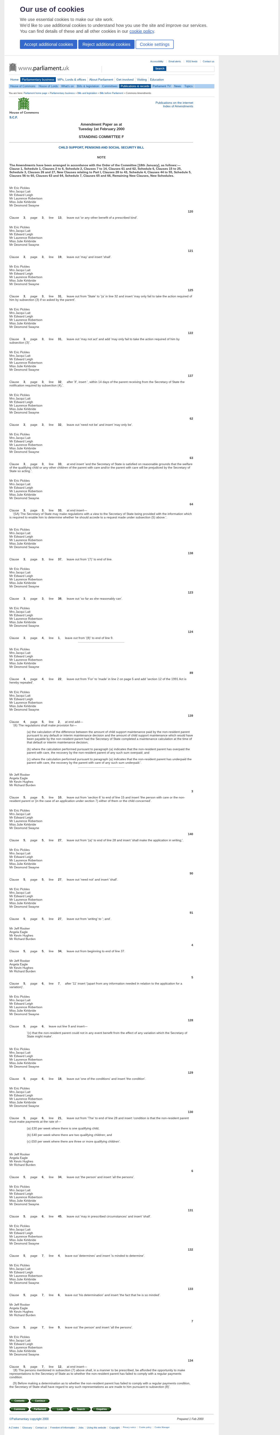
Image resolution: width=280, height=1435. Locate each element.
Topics (188, 86)
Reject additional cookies (106, 44)
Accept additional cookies (48, 44)
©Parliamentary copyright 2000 (29, 1419)
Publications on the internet (174, 102)
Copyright (114, 1427)
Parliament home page (35, 93)
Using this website (96, 1427)
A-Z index (14, 1427)
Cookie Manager (162, 1427)
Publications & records (135, 86)
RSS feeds (192, 61)
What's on (67, 86)
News (177, 86)
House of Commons (22, 86)
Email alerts (175, 61)
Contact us (208, 61)
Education (157, 79)
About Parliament (101, 79)
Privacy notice (129, 1427)
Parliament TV (162, 86)
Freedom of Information (62, 1427)
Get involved (125, 79)
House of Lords (48, 86)
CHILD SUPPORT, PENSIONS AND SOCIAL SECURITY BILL (101, 147)
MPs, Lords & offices (72, 79)
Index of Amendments (178, 106)
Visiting (142, 79)
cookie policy (142, 31)
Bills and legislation (87, 93)
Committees (109, 86)
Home (14, 79)
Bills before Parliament (111, 93)
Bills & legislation (88, 86)
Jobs (81, 1427)
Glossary (27, 1427)
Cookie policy (145, 1427)
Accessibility (156, 61)
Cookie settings (155, 44)
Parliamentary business (38, 79)
